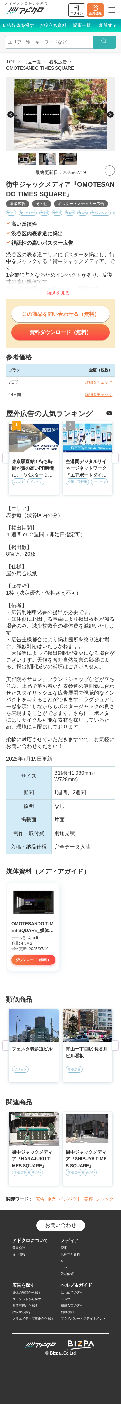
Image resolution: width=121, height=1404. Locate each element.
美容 (88, 1198)
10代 (71, 212)
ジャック (105, 1198)
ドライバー (29, 212)
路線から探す (22, 1312)
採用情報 (18, 1254)
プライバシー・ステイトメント (83, 1318)
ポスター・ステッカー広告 (81, 204)
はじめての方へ (72, 1292)
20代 (84, 212)
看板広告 (58, 61)
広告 (40, 1198)
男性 (58, 212)
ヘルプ (65, 1299)
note (64, 1267)
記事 (64, 1248)
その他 (41, 204)
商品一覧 (32, 61)
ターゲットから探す (26, 1299)
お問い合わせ (60, 1225)
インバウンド (102, 212)
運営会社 (18, 1248)
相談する (108, 25)
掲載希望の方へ (72, 1305)
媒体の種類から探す (26, 1292)
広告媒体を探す (18, 25)
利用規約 (67, 1312)
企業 (51, 1198)
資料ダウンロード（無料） (61, 332)
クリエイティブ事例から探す (33, 1318)
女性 (45, 212)
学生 (12, 212)
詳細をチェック (98, 382)
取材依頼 (67, 1274)
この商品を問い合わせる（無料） (60, 314)
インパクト (70, 1198)
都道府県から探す (25, 1305)
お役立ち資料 (52, 25)
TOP (10, 61)
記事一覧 (82, 25)
